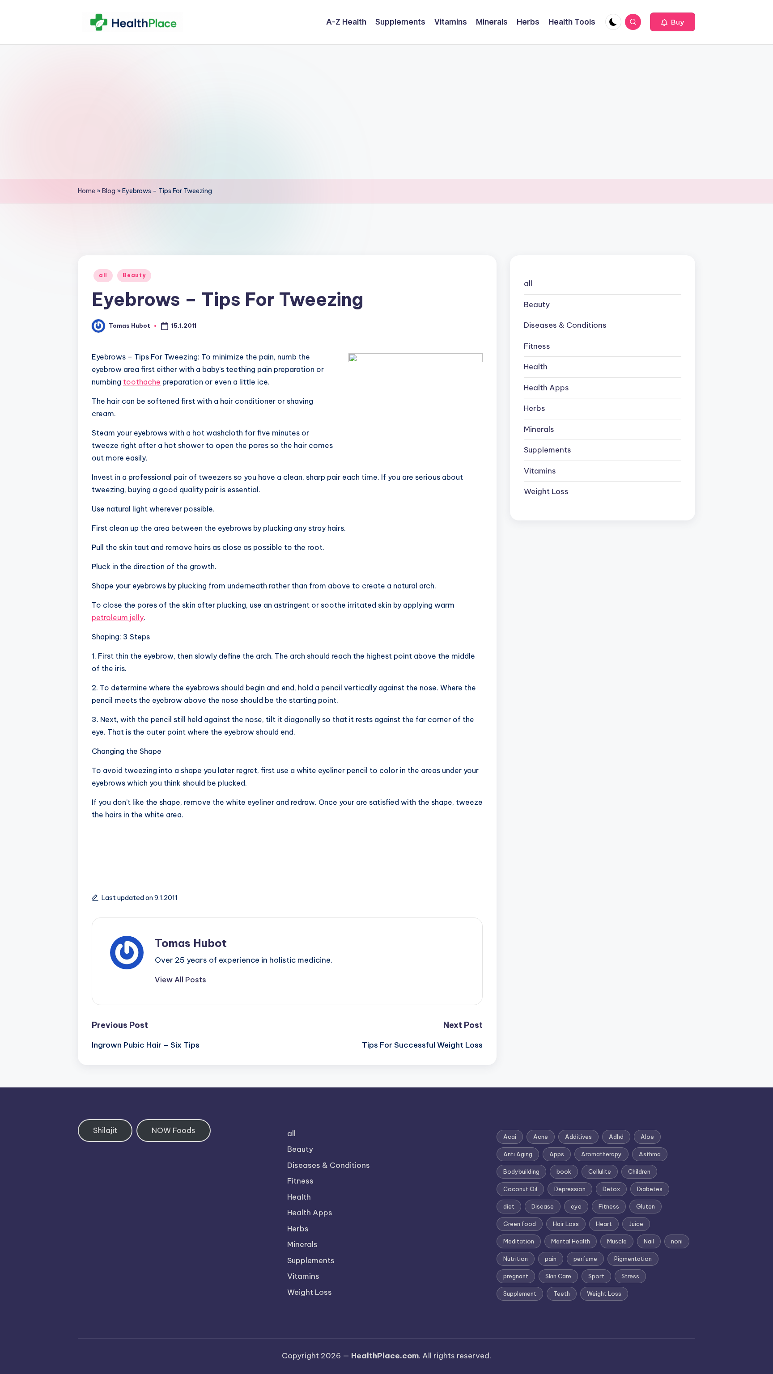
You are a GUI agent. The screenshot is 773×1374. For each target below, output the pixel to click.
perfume (585, 1258)
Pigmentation (633, 1258)
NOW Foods (173, 1130)
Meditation (518, 1241)
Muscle (617, 1241)
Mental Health (570, 1241)
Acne (540, 1136)
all (103, 275)
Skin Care (558, 1276)
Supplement (519, 1293)
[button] (672, 22)
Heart (604, 1223)
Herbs (534, 408)
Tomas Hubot (191, 943)
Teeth (561, 1293)
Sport (596, 1276)
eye (576, 1206)
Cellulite (599, 1171)
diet (508, 1206)
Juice (636, 1223)
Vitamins (540, 471)
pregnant (515, 1276)
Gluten (645, 1206)
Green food (519, 1223)
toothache (142, 381)
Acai (509, 1136)
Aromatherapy (601, 1154)
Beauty (134, 275)
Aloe (647, 1136)
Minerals (539, 429)
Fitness (537, 346)
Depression (570, 1188)
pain (550, 1258)
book (563, 1171)
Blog (108, 191)
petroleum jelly (118, 617)
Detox (611, 1188)
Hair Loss (566, 1223)
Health (536, 367)
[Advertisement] (386, 111)
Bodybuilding (521, 1171)
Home (86, 191)
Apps (556, 1154)
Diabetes (650, 1188)
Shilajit (105, 1130)
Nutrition (515, 1258)
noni (677, 1241)
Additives (578, 1136)
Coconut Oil (520, 1188)
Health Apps (546, 388)
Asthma (650, 1154)
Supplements (547, 450)
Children (639, 1171)
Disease (542, 1206)
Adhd (616, 1136)
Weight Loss (546, 491)
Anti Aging (517, 1154)
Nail (649, 1241)
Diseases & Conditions (565, 325)
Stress (630, 1276)
